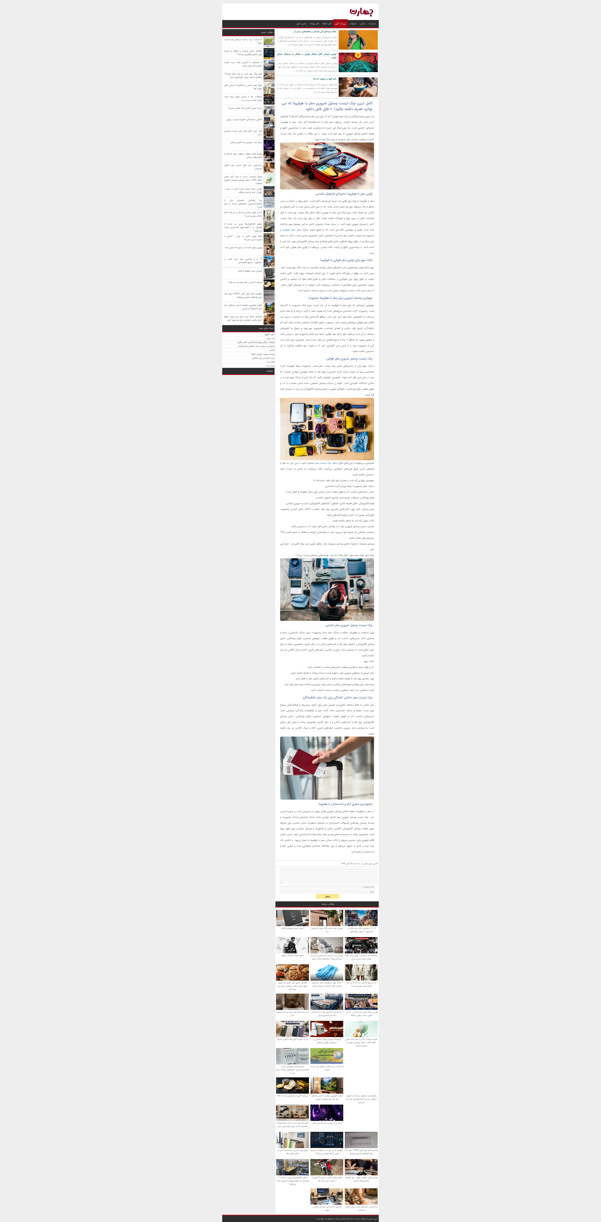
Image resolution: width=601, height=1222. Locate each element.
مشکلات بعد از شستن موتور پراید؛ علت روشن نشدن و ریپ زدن (361, 957)
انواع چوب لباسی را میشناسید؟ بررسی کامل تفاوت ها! (292, 1152)
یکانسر (272, 350)
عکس (362, 24)
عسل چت (270, 365)
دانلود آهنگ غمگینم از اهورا (292, 955)
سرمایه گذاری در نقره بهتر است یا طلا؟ (292, 1095)
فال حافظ (326, 24)
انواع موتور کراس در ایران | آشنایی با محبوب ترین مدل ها (327, 1179)
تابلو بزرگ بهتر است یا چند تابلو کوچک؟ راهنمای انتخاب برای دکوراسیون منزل (293, 1124)
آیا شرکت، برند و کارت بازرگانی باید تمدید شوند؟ (327, 1068)
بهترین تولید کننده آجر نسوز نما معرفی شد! (327, 930)
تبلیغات (352, 24)
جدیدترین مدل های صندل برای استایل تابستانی (361, 1208)
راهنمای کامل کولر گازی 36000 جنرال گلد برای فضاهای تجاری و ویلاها (361, 1152)
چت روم (271, 338)
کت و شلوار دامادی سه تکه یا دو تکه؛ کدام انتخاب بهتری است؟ (361, 984)
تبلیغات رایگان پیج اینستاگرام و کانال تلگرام (256, 342)
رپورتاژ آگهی (340, 24)
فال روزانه (314, 24)
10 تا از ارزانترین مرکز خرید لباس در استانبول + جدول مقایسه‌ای (361, 930)
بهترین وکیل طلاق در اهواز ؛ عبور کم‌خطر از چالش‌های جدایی (361, 1179)
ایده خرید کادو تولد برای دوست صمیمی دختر (292, 1013)
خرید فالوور (270, 334)
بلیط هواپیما (289, 230)
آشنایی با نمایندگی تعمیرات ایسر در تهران (327, 1208)
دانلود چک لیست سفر (326, 463)
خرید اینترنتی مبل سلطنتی (263, 358)
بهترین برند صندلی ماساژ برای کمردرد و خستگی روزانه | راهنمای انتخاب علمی (327, 957)
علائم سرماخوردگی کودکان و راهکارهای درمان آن (315, 31)
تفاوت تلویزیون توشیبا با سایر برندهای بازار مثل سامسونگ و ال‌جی (327, 1097)
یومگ (327, 224)
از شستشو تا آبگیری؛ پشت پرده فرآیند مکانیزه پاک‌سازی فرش (327, 1013)
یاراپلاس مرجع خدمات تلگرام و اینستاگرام (256, 346)
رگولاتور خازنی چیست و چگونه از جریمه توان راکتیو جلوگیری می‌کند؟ (327, 1152)
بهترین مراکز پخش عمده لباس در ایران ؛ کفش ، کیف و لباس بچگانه (361, 1013)
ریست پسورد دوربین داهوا (263, 354)
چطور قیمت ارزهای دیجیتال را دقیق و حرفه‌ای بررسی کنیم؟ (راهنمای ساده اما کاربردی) (361, 1099)
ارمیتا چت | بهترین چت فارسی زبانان (327, 1123)
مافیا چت (270, 362)
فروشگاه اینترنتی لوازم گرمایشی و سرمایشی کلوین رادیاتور (327, 1041)
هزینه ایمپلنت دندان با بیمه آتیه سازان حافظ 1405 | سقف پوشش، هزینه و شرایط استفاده (361, 1042)
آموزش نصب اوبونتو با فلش (292, 928)
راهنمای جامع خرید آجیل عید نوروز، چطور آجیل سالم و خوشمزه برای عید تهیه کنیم (292, 986)
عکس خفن (301, 24)
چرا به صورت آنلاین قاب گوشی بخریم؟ (292, 1039)
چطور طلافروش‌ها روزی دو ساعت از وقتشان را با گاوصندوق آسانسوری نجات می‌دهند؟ (293, 1181)
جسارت (372, 24)
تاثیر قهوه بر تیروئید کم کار (324, 78)
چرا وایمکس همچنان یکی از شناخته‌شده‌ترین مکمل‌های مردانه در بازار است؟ (292, 1070)
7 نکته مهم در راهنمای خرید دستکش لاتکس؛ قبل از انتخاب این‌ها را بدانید (327, 984)
